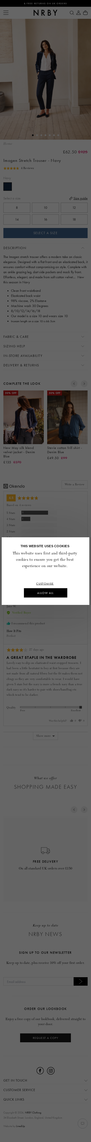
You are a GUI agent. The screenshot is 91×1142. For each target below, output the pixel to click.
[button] (18, 168)
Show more (43, 736)
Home (7, 144)
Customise (45, 583)
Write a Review (74, 484)
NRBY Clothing (33, 1112)
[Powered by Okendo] (14, 486)
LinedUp (20, 1126)
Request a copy (45, 1038)
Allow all (45, 593)
